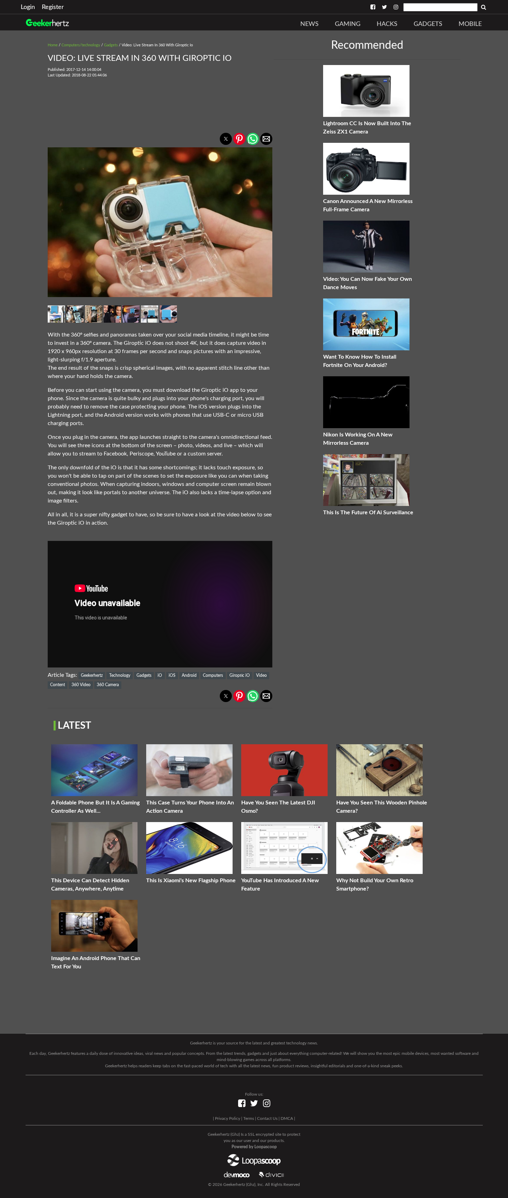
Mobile (470, 24)
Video (261, 675)
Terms (248, 1118)
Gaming (347, 24)
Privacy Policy (227, 1118)
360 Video (81, 685)
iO (160, 675)
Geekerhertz (92, 675)
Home (53, 45)
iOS (172, 675)
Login (28, 7)
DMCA (287, 1118)
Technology (119, 675)
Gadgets (428, 24)
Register (53, 7)
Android (189, 675)
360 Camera (108, 685)
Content (57, 685)
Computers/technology (81, 45)
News (309, 24)
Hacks (387, 24)
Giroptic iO (239, 675)
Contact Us (267, 1118)
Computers (213, 675)
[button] (226, 139)
